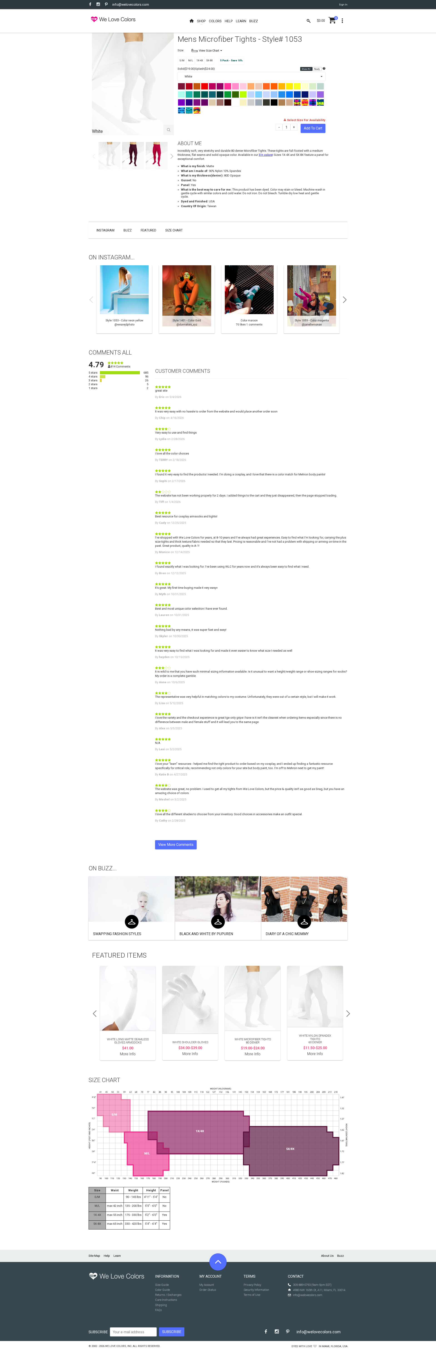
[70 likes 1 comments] (249, 299)
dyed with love (302, 1346)
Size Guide (162, 1284)
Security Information (256, 1289)
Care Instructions (166, 1299)
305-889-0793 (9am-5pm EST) (312, 1284)
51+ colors (265, 154)
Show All (306, 69)
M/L (190, 60)
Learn (117, 1255)
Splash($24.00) (205, 68)
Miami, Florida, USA (334, 1346)
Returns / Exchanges (168, 1294)
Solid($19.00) (186, 68)
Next (171, 156)
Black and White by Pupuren (206, 934)
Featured (148, 230)
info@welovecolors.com (130, 4)
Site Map (94, 1255)
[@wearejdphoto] (124, 299)
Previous (93, 156)
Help (107, 1255)
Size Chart (174, 230)
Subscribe (98, 1332)
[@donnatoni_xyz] (186, 299)
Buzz (128, 230)
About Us (327, 1255)
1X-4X (199, 60)
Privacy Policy (252, 1284)
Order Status (207, 1289)
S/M (181, 60)
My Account (206, 1284)
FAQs (158, 1310)
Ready (317, 69)
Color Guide (162, 1289)
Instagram (105, 230)
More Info (128, 1054)
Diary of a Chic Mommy (287, 934)
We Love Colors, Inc (118, 1346)
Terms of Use (252, 1294)
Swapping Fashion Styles (117, 934)
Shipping (161, 1305)
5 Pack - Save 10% (231, 60)
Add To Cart (313, 128)
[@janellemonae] (311, 299)
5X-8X (209, 60)
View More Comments (175, 844)
